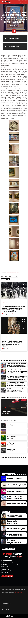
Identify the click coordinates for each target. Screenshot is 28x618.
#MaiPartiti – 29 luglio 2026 (15, 491)
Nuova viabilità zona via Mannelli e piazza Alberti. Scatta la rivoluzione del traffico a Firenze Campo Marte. (17, 365)
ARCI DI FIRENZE (18, 592)
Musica (4, 407)
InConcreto (13, 596)
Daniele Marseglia (16, 528)
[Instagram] (2, 576)
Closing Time (6, 411)
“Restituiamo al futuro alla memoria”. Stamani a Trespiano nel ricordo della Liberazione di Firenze (17, 371)
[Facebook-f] (5, 576)
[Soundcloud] (6, 609)
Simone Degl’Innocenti (14, 541)
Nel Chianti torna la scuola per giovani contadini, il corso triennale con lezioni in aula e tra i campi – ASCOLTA (17, 385)
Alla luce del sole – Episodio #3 (16, 485)
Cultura (14, 9)
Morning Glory (10, 443)
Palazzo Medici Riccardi (12, 276)
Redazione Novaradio (13, 273)
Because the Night (11, 436)
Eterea (8, 430)
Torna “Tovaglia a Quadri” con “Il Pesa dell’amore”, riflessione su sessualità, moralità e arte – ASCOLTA (12, 343)
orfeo (2, 276)
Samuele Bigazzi (15, 534)
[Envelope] (11, 576)
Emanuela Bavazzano (12, 522)
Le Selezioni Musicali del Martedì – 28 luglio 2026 (14, 497)
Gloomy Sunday (11, 449)
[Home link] (6, 2)
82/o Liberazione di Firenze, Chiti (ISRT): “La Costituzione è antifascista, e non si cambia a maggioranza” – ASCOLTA (16, 391)
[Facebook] (10, 609)
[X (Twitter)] (4, 609)
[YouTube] (2, 609)
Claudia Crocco (14, 516)
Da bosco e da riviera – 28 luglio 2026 (16, 504)
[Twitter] (8, 576)
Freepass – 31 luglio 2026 (14, 479)
